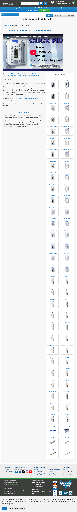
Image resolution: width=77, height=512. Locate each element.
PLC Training (58, 15)
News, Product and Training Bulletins (41, 491)
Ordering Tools (44, 10)
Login (56, 1)
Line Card (56, 8)
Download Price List (54, 474)
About (45, 8)
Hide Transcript (24, 112)
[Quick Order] (61, 8)
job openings (15, 484)
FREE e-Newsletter (36, 484)
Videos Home (7, 25)
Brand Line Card (38, 471)
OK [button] (5, 508)
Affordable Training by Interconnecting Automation (17, 490)
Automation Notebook (37, 486)
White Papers (35, 489)
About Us (36, 469)
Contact (50, 8)
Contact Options (67, 469)
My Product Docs (69, 15)
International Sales (38, 474)
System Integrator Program (40, 473)
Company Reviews (53, 473)
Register (62, 1)
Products (29, 10)
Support (36, 10)
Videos (49, 15)
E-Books (34, 493)
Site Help (51, 471)
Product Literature (36, 487)
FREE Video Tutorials (9, 493)
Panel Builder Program (54, 469)
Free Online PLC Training (10, 491)
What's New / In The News (38, 482)
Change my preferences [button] (17, 508)
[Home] (16, 8)
